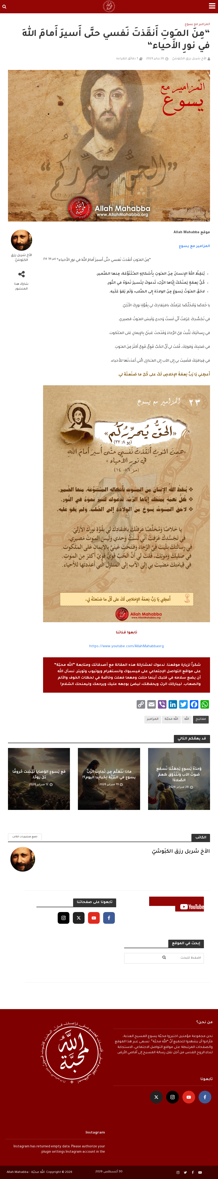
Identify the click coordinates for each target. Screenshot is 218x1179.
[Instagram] (63, 918)
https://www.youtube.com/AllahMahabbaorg (126, 647)
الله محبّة (171, 719)
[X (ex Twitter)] (79, 918)
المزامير (152, 719)
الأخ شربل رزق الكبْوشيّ (189, 59)
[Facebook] (109, 918)
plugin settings (53, 1152)
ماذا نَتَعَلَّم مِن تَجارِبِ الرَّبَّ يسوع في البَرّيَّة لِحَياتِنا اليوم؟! (109, 775)
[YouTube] (94, 918)
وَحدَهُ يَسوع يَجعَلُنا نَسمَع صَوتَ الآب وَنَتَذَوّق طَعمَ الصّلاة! (179, 775)
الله (186, 719)
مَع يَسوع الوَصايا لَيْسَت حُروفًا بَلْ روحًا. (39, 775)
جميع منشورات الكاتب (24, 836)
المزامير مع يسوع (197, 24)
